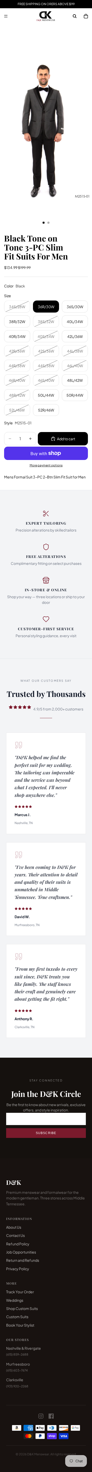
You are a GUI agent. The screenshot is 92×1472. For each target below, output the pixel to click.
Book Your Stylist (20, 1325)
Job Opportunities (21, 1252)
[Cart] (85, 16)
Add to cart (66, 438)
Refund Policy (17, 1243)
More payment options (46, 465)
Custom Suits (17, 1316)
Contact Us (15, 1235)
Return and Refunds (22, 1260)
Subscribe (46, 1133)
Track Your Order (20, 1291)
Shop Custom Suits (22, 1308)
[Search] (74, 16)
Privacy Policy (17, 1268)
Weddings (14, 1300)
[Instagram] (40, 1416)
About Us (13, 1227)
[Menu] (6, 16)
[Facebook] (51, 1416)
